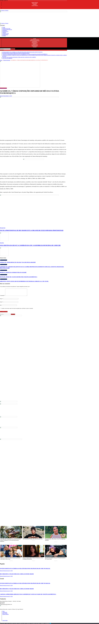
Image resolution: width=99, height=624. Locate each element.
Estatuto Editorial (35, 2)
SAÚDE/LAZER (5, 33)
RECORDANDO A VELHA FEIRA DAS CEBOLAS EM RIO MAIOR (15, 53)
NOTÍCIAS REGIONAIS (7, 29)
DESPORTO (4, 30)
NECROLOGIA (5, 31)
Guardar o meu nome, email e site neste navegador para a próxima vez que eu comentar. (17, 308)
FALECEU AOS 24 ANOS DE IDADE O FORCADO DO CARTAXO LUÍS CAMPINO (19, 57)
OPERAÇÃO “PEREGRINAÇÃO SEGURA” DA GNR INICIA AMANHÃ (18, 262)
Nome (1, 298)
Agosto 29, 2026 (10, 576)
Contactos (34, 4)
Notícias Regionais (6, 60)
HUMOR (4, 35)
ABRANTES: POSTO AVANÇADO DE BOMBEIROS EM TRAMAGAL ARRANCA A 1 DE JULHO (24, 281)
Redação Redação (3, 95)
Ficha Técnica (34, 3)
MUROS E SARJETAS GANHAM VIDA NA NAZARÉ (13, 272)
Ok (50, 623)
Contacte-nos (4, 612)
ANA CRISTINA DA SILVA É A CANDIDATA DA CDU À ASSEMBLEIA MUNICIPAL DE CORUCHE (30, 245)
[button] (0, 622)
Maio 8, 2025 (9, 95)
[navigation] (49, 31)
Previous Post (2, 227)
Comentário (2, 295)
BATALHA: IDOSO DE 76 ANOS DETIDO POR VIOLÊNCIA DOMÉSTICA (18, 276)
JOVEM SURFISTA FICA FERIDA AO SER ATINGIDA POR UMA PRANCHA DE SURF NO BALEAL (22, 52)
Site (0, 305)
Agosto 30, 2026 (10, 570)
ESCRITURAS (5, 34)
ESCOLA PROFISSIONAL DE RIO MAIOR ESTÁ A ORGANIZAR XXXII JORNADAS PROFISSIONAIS (31, 230)
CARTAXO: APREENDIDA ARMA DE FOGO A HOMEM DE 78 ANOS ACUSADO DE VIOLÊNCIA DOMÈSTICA (24, 54)
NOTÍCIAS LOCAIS (6, 28)
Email (1, 301)
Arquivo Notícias (35, 5)
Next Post (2, 242)
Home (1, 60)
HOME (3, 27)
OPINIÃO (4, 32)
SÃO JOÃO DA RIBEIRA (7, 58)
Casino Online (5, 620)
